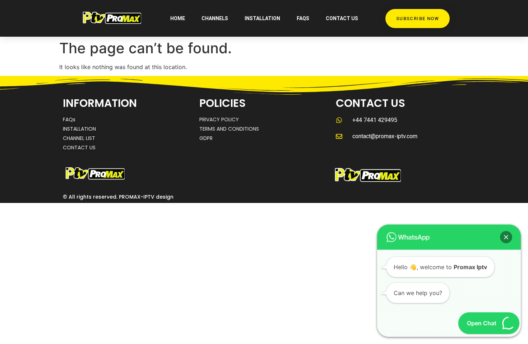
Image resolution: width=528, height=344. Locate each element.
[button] (506, 237)
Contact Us (342, 18)
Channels (215, 18)
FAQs (303, 18)
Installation (262, 18)
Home (177, 18)
